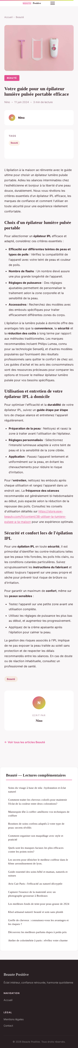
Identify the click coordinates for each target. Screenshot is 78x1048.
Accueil (8, 17)
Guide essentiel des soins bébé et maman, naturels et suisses (37, 873)
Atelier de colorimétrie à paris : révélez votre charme (38, 940)
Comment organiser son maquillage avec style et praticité (35, 837)
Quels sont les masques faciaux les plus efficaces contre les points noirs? (35, 849)
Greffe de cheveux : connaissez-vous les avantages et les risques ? (38, 922)
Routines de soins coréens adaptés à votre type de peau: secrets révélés (36, 825)
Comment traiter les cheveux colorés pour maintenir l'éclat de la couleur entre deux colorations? (37, 801)
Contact (8, 1025)
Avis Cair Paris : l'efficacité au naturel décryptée (35, 883)
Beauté (20, 17)
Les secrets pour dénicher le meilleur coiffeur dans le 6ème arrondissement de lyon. (38, 861)
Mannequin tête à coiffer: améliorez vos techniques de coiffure (38, 813)
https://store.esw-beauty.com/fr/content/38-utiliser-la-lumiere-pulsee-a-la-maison (35, 516)
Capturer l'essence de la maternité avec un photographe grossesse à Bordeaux (32, 893)
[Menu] (52, 3)
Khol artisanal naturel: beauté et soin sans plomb (35, 911)
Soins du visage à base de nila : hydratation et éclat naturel (37, 789)
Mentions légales (14, 1019)
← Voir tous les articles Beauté (24, 742)
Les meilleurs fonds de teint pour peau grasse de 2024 (38, 903)
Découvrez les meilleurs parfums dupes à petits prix (37, 932)
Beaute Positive (16, 974)
